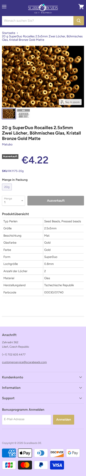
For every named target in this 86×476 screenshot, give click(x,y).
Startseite (8, 33)
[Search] (78, 20)
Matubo (7, 144)
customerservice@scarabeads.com (24, 362)
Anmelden (63, 419)
